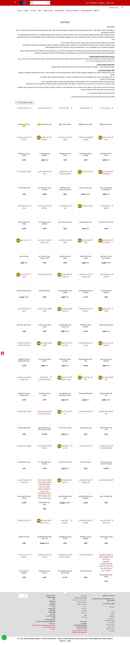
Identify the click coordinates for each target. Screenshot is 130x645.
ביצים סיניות (51, 608)
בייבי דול (84, 617)
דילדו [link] (53, 599)
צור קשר (19, 10)
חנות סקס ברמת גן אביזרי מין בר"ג (45, 621)
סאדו (85, 615)
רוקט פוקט (52, 610)
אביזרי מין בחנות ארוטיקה (79, 630)
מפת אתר (111, 631)
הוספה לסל (85, 334)
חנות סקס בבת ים (50, 619)
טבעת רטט (52, 605)
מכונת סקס (52, 623)
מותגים (112, 614)
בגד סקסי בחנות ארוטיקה (79, 632)
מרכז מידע (111, 618)
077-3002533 (107, 603)
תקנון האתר (111, 622)
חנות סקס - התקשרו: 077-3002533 (100, 3)
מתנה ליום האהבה (82, 627)
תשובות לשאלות (109, 620)
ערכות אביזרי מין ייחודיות (72, 10)
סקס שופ (112, 607)
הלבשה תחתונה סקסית (80, 625)
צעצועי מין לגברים (81, 629)
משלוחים (111, 616)
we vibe (53, 614)
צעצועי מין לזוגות (59, 10)
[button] (32, 3)
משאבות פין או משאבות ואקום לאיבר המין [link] (43, 625)
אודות (112, 612)
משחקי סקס (83, 621)
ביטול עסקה (111, 626)
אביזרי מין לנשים (50, 595)
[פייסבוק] (25, 3)
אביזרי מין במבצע (48, 10)
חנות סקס (96, 10)
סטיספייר (52, 603)
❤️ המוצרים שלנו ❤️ (86, 10)
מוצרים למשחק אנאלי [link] (49, 627)
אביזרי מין (33, 10)
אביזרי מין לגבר (51, 616)
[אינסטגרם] (21, 3)
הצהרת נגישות (110, 629)
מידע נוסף (44, 334)
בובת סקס (52, 601)
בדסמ (53, 618)
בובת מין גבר (90, 61)
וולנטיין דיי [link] (52, 629)
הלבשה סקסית (51, 597)
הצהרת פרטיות (110, 624)
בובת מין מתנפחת (27, 59)
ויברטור (39, 10)
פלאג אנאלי (52, 612)
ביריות (53, 606)
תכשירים (26, 10)
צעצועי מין (84, 623)
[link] (24, 217)
